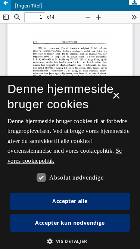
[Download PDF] (134, 2)
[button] (70, 241)
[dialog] (70, 162)
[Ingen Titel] (28, 5)
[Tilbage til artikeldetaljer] (5, 5)
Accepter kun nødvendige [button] (70, 222)
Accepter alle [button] (69, 201)
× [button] (116, 98)
